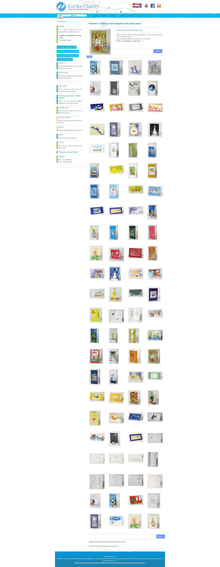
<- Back (89, 57)
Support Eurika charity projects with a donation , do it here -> (107, 542)
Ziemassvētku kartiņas (138, 563)
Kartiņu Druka (94, 563)
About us (113, 15)
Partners (93, 23)
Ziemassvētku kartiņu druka (121, 563)
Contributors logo (65, 40)
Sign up (131, 15)
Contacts (140, 15)
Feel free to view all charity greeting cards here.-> (104, 546)
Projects (104, 15)
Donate (122, 15)
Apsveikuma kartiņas (105, 563)
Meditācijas (78, 563)
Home (95, 15)
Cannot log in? (61, 21)
